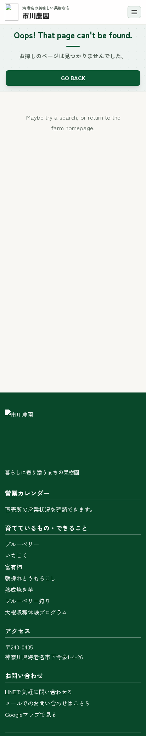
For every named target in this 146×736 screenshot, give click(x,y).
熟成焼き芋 (19, 589)
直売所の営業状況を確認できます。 (50, 509)
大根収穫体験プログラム (36, 612)
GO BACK (73, 77)
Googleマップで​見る (31, 714)
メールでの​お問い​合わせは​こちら (47, 703)
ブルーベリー (22, 544)
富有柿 (13, 566)
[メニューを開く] (134, 12)
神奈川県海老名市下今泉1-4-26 (44, 657)
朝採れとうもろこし (30, 578)
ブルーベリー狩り (27, 601)
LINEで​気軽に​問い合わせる (39, 691)
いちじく (16, 555)
